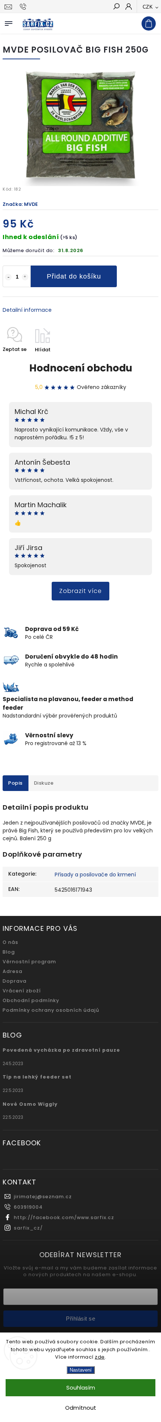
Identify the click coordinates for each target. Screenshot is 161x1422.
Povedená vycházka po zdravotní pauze (61, 1050)
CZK (148, 7)
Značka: (20, 204)
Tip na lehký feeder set (37, 1077)
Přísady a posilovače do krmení (95, 874)
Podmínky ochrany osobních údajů (51, 1010)
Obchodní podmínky (31, 1000)
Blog (9, 952)
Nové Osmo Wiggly (30, 1104)
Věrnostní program (29, 961)
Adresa (12, 971)
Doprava (15, 981)
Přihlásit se (80, 1318)
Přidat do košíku (74, 276)
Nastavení (81, 1370)
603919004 (28, 1207)
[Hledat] (116, 7)
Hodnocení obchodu (80, 368)
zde (100, 1356)
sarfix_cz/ (28, 1228)
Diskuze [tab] (44, 783)
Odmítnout (80, 1408)
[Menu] (8, 22)
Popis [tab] (15, 783)
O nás (10, 942)
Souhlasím (80, 1387)
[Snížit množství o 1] (8, 277)
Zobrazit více (80, 591)
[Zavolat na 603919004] (24, 6)
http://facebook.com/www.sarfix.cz (64, 1217)
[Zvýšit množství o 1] (25, 277)
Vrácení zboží (22, 991)
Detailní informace (27, 310)
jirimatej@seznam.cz (43, 1196)
